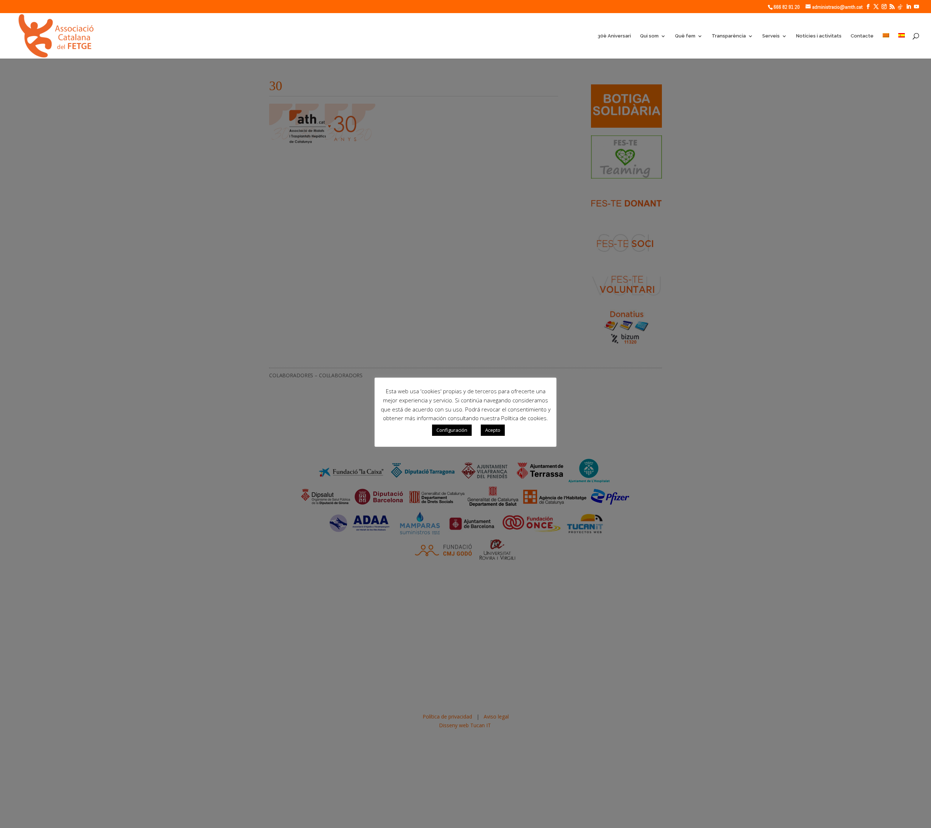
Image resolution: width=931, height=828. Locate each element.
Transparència (729, 36)
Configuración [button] (451, 430)
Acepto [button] (492, 430)
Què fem (685, 36)
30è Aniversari (614, 36)
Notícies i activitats (819, 36)
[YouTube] (916, 6)
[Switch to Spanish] (901, 46)
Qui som (649, 36)
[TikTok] (900, 6)
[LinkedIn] (908, 6)
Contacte (862, 36)
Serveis (771, 36)
